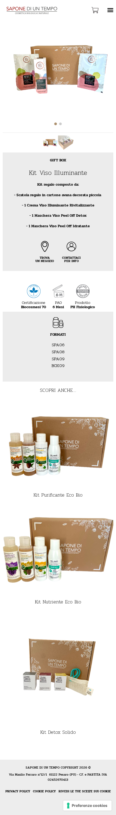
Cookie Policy (44, 791)
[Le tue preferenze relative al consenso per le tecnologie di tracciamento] (87, 805)
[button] (55, 124)
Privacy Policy (17, 791)
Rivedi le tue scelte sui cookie (85, 791)
